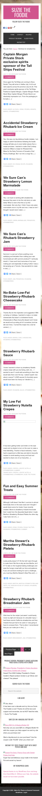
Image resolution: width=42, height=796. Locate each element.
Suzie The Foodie (21, 12)
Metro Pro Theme (19, 790)
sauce (22, 390)
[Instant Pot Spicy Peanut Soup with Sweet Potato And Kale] (21, 755)
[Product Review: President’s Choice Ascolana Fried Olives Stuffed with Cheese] (21, 670)
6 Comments (9, 193)
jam (14, 279)
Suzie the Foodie (30, 474)
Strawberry (18, 474)
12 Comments (9, 497)
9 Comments (9, 417)
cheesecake (26, 337)
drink (22, 109)
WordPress (19, 792)
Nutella (28, 468)
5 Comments (9, 249)
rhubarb (29, 164)
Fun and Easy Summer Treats (20, 488)
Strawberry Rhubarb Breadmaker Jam (19, 601)
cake (20, 337)
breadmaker (17, 638)
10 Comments (9, 610)
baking (15, 337)
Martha (15, 583)
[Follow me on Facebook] (4, 28)
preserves (31, 220)
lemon (15, 220)
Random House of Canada (20, 585)
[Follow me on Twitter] (6, 28)
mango (5, 111)
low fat (21, 468)
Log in (25, 792)
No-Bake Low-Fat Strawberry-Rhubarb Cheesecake (19, 296)
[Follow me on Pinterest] (9, 28)
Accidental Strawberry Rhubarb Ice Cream (20, 124)
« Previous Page (10, 649)
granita (33, 109)
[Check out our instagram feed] (11, 28)
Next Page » (9, 653)
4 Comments (9, 77)
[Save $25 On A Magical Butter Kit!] (16, 725)
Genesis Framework (33, 790)
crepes (15, 468)
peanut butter (28, 527)
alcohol (16, 109)
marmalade (22, 220)
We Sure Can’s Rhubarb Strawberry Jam (19, 237)
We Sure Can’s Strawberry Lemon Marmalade (17, 181)
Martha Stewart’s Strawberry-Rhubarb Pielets (19, 544)
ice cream (16, 164)
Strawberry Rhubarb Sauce (19, 353)
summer (17, 470)
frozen (27, 109)
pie (9, 585)
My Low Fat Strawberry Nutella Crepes (17, 405)
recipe (23, 164)
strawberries (14, 111)
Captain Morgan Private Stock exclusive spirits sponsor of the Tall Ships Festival (17, 62)
